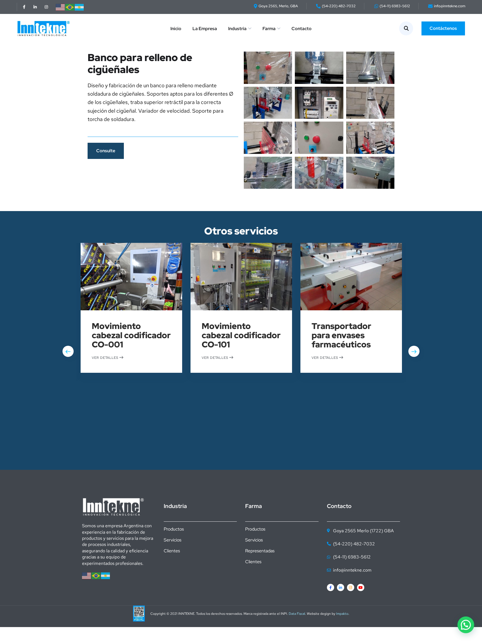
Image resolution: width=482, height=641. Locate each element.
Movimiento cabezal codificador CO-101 (241, 335)
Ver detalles (105, 357)
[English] (60, 7)
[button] (465, 624)
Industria (237, 29)
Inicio (175, 29)
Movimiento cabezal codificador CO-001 (131, 335)
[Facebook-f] (24, 7)
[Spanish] (79, 7)
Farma (269, 29)
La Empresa (204, 29)
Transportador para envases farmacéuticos (341, 335)
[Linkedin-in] (35, 7)
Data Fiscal (297, 613)
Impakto (342, 613)
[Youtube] (360, 587)
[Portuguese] (70, 7)
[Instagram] (46, 7)
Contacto (301, 29)
